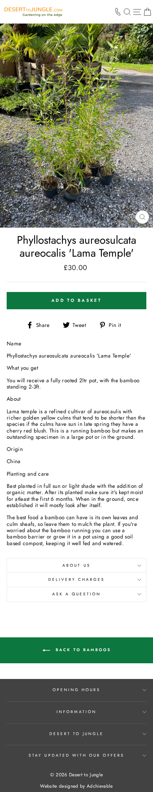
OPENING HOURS (77, 690)
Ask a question (76, 594)
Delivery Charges (76, 579)
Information (76, 712)
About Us (76, 565)
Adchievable (100, 786)
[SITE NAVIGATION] (137, 12)
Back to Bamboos (82, 650)
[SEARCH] (127, 12)
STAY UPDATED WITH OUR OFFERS (76, 755)
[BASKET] (147, 12)
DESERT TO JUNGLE (76, 734)
